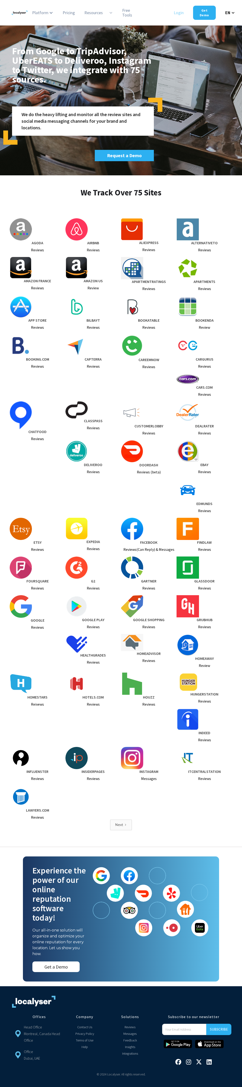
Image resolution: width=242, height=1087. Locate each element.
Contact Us (84, 1027)
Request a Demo (124, 155)
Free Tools (127, 13)
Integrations (130, 1053)
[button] (42, 12)
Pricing (69, 12)
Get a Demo (56, 967)
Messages (130, 1034)
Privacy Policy (84, 1034)
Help (85, 1047)
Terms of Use (84, 1040)
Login (179, 12)
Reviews (130, 1027)
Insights (130, 1047)
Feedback (130, 1040)
